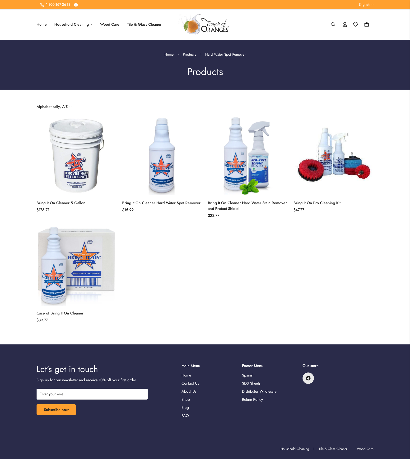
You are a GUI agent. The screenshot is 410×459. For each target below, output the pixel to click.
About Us (189, 391)
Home (42, 24)
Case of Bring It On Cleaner (60, 313)
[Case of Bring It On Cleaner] (76, 266)
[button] (366, 24)
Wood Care (109, 24)
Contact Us (190, 383)
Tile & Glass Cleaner (144, 24)
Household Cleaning (71, 24)
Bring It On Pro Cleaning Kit (317, 203)
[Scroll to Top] (400, 433)
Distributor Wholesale (259, 391)
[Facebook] (76, 5)
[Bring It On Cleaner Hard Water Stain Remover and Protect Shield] (248, 155)
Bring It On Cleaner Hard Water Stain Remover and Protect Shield (247, 205)
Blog (185, 407)
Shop (186, 399)
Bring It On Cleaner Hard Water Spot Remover (161, 203)
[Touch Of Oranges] (205, 25)
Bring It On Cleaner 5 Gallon (61, 203)
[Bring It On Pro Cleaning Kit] (333, 155)
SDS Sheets (251, 383)
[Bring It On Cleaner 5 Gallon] (76, 155)
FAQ (185, 415)
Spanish (248, 375)
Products (189, 54)
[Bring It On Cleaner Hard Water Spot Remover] (162, 155)
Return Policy (252, 399)
